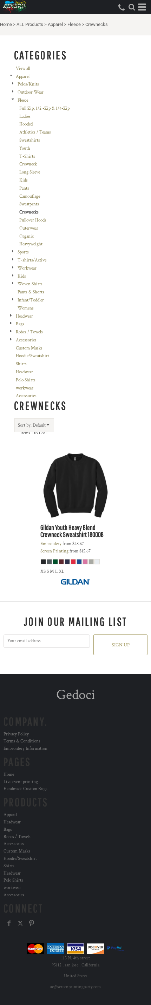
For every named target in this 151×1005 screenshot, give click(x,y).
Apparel (55, 24)
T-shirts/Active (32, 260)
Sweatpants (29, 204)
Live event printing (21, 782)
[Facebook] (9, 923)
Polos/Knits (28, 84)
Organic (26, 236)
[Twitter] (20, 923)
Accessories (26, 340)
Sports (23, 252)
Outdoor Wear (31, 92)
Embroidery (50, 544)
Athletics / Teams (35, 132)
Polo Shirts (25, 380)
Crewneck (28, 164)
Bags (20, 324)
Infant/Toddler (31, 300)
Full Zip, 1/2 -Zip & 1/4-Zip (44, 108)
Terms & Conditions (22, 741)
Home (6, 24)
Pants (24, 188)
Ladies (25, 117)
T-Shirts (27, 156)
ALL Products (30, 24)
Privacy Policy (16, 734)
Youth (24, 148)
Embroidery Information (25, 749)
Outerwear (28, 228)
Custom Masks (29, 348)
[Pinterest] (32, 923)
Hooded (26, 124)
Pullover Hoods (32, 220)
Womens (26, 308)
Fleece (74, 24)
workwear (24, 388)
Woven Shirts (30, 284)
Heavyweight (30, 244)
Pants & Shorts (31, 292)
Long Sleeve (29, 172)
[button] (131, 7)
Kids (23, 180)
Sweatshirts (29, 140)
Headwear (24, 316)
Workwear (27, 268)
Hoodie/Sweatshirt (32, 356)
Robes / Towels (29, 332)
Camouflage (29, 196)
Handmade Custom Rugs (25, 789)
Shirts (21, 364)
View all (23, 69)
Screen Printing (54, 551)
